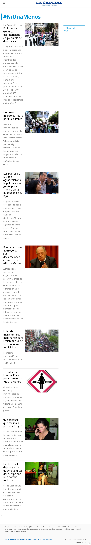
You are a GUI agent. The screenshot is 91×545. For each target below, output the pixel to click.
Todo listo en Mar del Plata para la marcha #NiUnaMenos (12, 376)
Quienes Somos (30, 539)
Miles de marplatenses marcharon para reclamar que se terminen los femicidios (13, 339)
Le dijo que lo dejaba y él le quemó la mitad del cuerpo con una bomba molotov (13, 472)
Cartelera (20, 539)
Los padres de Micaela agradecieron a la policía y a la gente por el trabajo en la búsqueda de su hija (13, 185)
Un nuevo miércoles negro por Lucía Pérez (13, 116)
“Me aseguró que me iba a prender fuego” (12, 423)
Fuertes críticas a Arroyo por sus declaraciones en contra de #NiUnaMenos (12, 255)
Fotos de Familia (10, 539)
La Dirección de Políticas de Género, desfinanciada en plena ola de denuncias (12, 33)
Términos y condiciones (45, 539)
